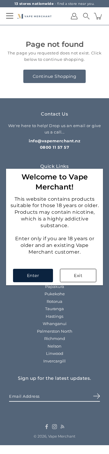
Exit (78, 275)
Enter (33, 275)
